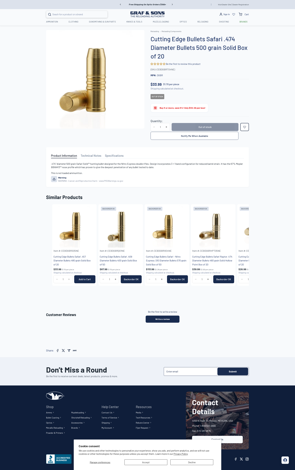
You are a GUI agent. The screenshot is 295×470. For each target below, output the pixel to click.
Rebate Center (142, 422)
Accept (146, 462)
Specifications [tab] (114, 155)
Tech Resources (143, 417)
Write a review (162, 319)
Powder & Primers (54, 433)
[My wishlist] (233, 14)
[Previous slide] (120, 4)
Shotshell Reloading (80, 417)
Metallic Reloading (54, 427)
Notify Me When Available (194, 135)
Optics (49, 422)
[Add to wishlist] (244, 127)
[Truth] (69, 350)
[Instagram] (247, 459)
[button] (158, 63)
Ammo (49, 412)
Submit (233, 371)
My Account (107, 427)
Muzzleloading (77, 412)
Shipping (106, 422)
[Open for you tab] (285, 460)
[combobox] (73, 14)
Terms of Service (109, 417)
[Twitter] (63, 350)
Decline (192, 462)
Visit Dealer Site (224, 4)
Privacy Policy (180, 453)
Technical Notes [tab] (91, 155)
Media (138, 412)
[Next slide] (172, 4)
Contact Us (107, 412)
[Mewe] (75, 350)
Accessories (77, 422)
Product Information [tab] (64, 155)
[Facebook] (57, 350)
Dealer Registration (241, 4)
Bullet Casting (52, 417)
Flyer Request (142, 427)
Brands (74, 427)
